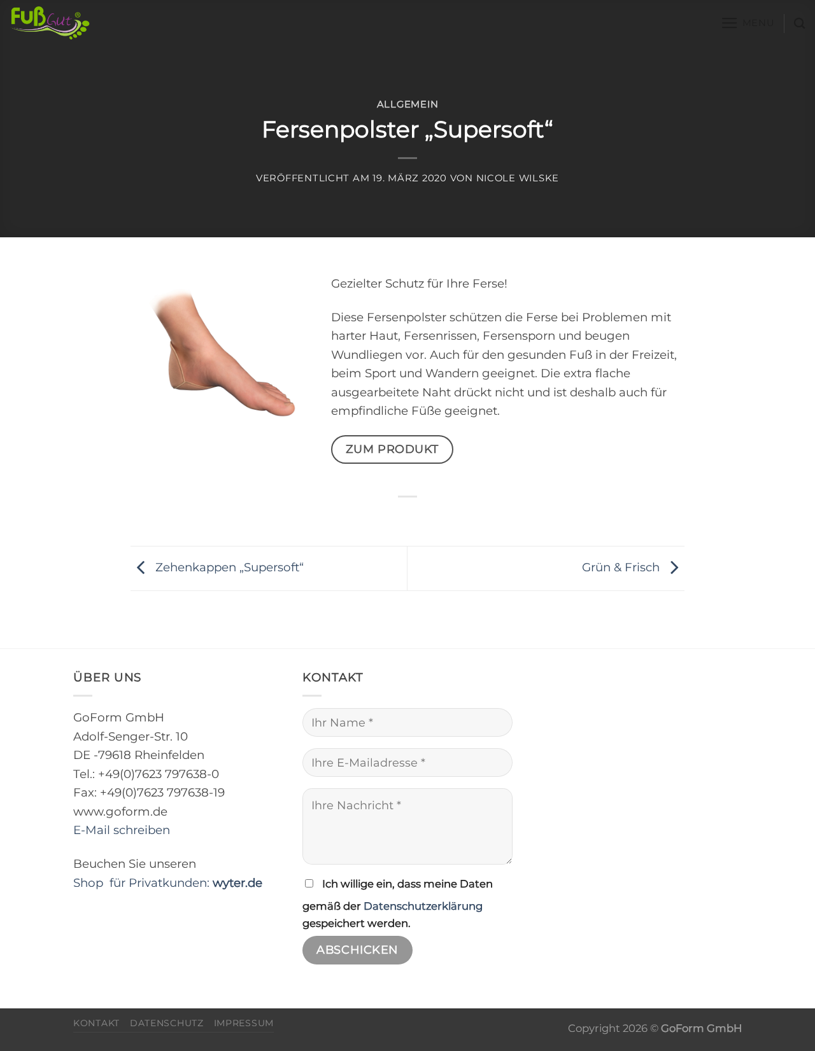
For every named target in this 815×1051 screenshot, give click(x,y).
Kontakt (96, 1023)
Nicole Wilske (518, 178)
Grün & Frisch (622, 567)
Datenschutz (167, 1023)
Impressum (244, 1023)
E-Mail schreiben (121, 830)
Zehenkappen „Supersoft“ (228, 567)
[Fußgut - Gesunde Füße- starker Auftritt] (88, 23)
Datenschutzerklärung (423, 906)
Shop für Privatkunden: (167, 882)
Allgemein (408, 104)
